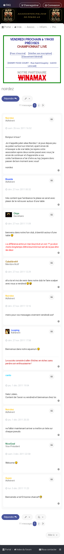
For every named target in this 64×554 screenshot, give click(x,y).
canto (8, 375)
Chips (16, 213)
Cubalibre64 (11, 261)
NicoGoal (10, 443)
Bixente (9, 179)
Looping (15, 330)
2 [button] (38, 105)
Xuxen (8, 478)
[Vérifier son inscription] (40, 53)
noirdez (8, 89)
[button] (43, 105)
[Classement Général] (32, 56)
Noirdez (9, 118)
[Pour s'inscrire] (17, 53)
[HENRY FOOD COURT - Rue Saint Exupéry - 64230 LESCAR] (32, 64)
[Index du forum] (32, 15)
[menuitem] (6, 5)
